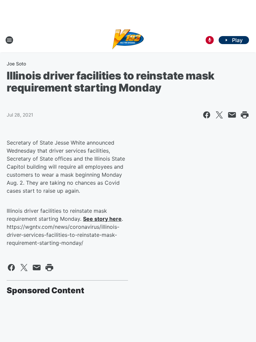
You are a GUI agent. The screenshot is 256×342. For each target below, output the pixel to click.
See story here (102, 218)
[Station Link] (128, 40)
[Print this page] (244, 115)
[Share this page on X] (219, 115)
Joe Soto (16, 63)
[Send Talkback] (210, 40)
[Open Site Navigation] (9, 40)
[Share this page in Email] (232, 115)
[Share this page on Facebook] (206, 115)
